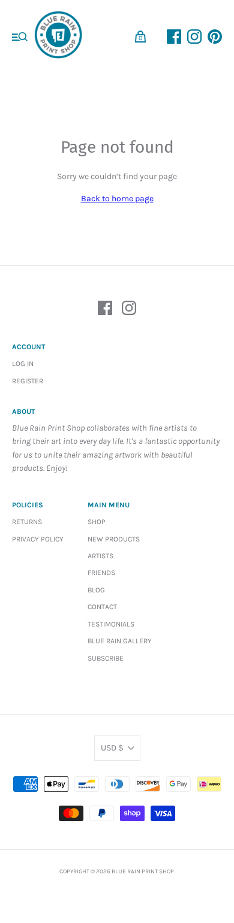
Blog (96, 590)
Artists (100, 556)
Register (27, 381)
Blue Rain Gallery (120, 641)
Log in (23, 363)
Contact (102, 607)
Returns (27, 522)
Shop (97, 522)
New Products (114, 539)
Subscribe (106, 658)
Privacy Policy (38, 539)
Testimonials (111, 624)
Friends (101, 572)
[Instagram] (129, 310)
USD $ (112, 748)
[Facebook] (105, 310)
